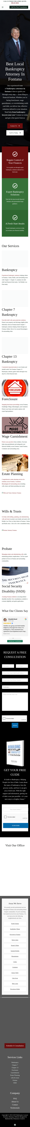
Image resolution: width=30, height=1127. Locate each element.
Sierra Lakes (15, 940)
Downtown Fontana (15, 934)
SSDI (15, 1083)
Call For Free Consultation (19, 7)
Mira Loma (15, 983)
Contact (15, 1105)
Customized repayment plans (9, 367)
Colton (15, 962)
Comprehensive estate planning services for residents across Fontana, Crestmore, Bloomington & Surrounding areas (13, 482)
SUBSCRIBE (16, 825)
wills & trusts (15, 1078)
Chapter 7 (15, 1065)
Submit (15, 725)
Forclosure (15, 1070)
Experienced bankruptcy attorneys (11, 275)
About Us (15, 1102)
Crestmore (15, 967)
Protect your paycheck (8, 442)
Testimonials (15, 1108)
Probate (15, 1080)
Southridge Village (15, 929)
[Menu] (2, 7)
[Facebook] (15, 1125)
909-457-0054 (15, 3)
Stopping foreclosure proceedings (10, 404)
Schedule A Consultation (15, 1046)
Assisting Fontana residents (9, 596)
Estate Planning (15, 1075)
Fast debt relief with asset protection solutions (14, 320)
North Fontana (15, 923)
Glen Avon (15, 978)
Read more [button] (13, 634)
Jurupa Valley (15, 972)
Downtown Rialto (15, 989)
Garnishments (15, 1073)
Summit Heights (15, 951)
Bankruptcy (15, 1062)
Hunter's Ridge (15, 945)
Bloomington (15, 956)
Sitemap (11, 1117)
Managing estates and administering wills (12, 554)
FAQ (15, 1098)
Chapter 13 (15, 1067)
